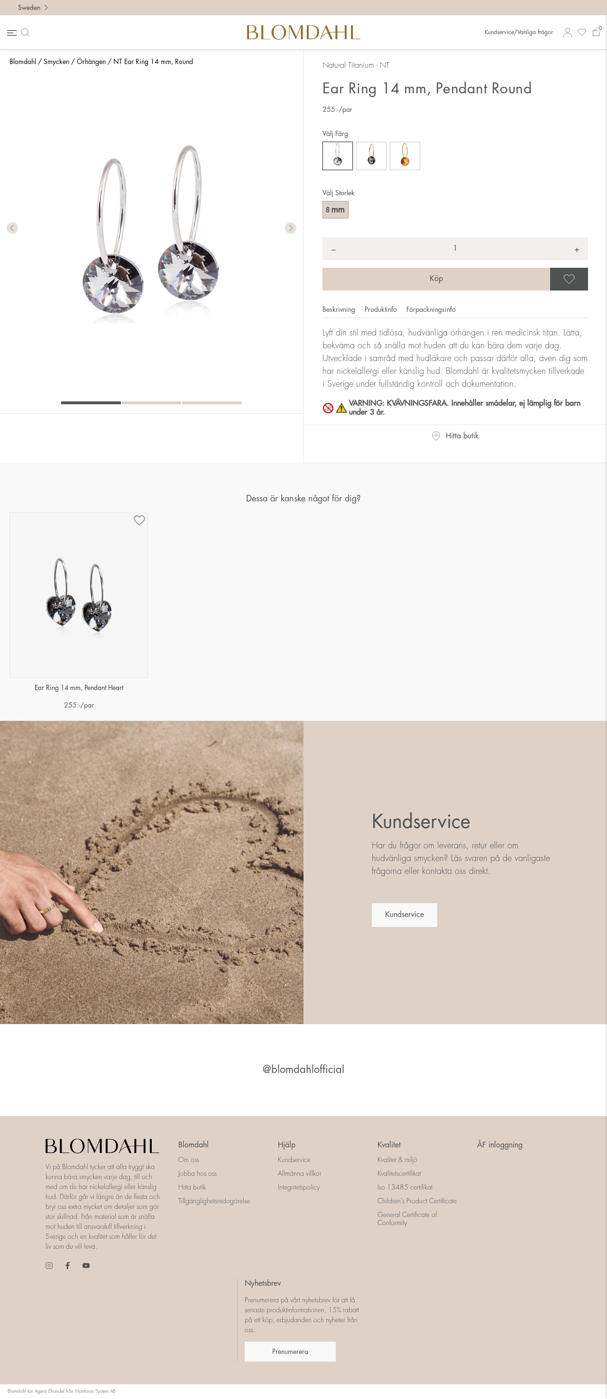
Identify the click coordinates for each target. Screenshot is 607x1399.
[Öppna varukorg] (596, 32)
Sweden (29, 7)
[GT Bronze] (405, 156)
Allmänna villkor (300, 1173)
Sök (27, 32)
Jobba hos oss (197, 1173)
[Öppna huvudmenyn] (11, 32)
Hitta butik (462, 436)
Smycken (56, 61)
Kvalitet (389, 1145)
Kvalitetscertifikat (399, 1173)
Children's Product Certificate (417, 1201)
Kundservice (404, 914)
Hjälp (286, 1145)
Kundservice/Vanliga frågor (519, 32)
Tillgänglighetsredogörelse (214, 1201)
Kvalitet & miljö (397, 1159)
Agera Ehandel (49, 1391)
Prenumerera (290, 1351)
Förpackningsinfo (431, 309)
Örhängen (91, 61)
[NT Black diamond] (337, 156)
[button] (290, 228)
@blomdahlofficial (303, 1069)
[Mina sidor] (568, 32)
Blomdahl (22, 61)
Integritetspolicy (299, 1187)
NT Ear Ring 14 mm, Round (153, 61)
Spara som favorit (586, 279)
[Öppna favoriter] (582, 32)
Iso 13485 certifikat (404, 1187)
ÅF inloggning (500, 1145)
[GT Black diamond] (371, 156)
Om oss (188, 1159)
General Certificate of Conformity (407, 1218)
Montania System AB (95, 1391)
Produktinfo (382, 309)
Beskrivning (339, 309)
